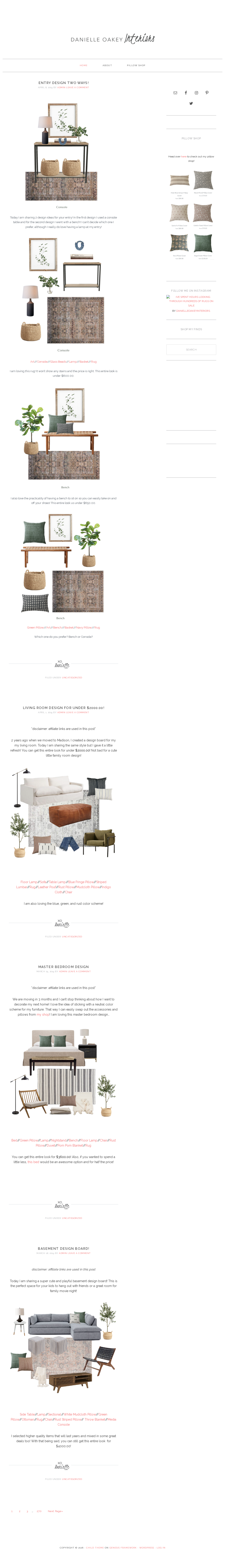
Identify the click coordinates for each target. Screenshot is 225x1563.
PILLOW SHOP (136, 65)
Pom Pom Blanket (70, 1145)
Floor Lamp (29, 882)
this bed (33, 1162)
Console (42, 361)
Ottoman (28, 1419)
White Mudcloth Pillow (80, 1414)
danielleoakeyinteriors (193, 310)
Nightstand (58, 1140)
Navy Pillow (84, 627)
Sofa (43, 882)
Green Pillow (35, 627)
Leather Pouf (47, 887)
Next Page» (55, 1511)
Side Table (27, 1414)
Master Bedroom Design (63, 967)
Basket (84, 361)
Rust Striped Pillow (68, 1419)
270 (39, 1511)
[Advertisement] (112, 14)
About (107, 65)
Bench (57, 627)
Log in (161, 1547)
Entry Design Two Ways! (63, 83)
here (184, 156)
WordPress (146, 1547)
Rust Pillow (66, 887)
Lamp (73, 361)
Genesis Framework (123, 1547)
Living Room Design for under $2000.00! (63, 708)
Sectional (54, 1414)
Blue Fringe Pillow (81, 882)
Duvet (51, 1145)
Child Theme (95, 1547)
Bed (14, 1140)
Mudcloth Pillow (87, 887)
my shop (43, 1014)
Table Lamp (57, 882)
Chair (68, 892)
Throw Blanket (95, 1419)
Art (32, 361)
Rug (94, 361)
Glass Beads (58, 361)
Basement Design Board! (63, 1249)
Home (84, 65)
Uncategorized (72, 677)
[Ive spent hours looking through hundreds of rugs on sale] (191, 301)
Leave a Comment (77, 87)
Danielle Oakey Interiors (112, 39)
